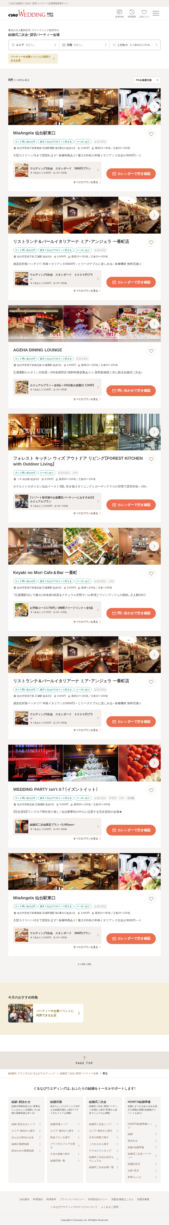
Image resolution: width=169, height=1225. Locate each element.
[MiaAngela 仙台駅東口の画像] (84, 106)
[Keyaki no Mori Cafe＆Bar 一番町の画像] (84, 546)
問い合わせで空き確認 (133, 390)
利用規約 (38, 1199)
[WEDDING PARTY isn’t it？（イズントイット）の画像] (84, 763)
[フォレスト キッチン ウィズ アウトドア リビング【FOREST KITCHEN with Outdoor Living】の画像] (84, 432)
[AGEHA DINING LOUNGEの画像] (84, 323)
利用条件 (51, 1199)
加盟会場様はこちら (122, 1199)
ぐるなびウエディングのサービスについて (73, 1207)
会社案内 (24, 1199)
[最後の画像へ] (154, 107)
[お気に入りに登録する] (151, 133)
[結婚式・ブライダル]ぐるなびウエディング (31, 1073)
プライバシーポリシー (72, 1199)
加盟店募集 (143, 1199)
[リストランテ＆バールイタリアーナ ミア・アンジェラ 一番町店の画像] (84, 215)
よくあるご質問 (109, 1207)
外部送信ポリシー (98, 1199)
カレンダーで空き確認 (133, 173)
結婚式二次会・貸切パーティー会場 (79, 1073)
